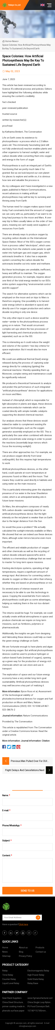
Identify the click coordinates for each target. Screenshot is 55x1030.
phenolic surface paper (13, 1010)
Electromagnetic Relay (38, 970)
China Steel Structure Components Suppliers (13, 1003)
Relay (5, 970)
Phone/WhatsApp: (12, 825)
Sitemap (6, 956)
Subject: (7, 840)
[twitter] (17, 932)
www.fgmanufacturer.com (40, 998)
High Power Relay (36, 975)
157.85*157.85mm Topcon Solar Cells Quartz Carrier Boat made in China (40, 1011)
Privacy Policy (25, 956)
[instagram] (29, 932)
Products (40, 947)
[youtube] (23, 932)
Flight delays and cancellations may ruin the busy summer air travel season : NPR (22, 770)
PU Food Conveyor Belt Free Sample (38, 1007)
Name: (6, 795)
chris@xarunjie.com (27, 1026)
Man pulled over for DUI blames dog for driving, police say (34, 761)
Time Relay (7, 975)
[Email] (38, 917)
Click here (23, 924)
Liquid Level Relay (10, 983)
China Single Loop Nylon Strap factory (39, 1003)
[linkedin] (10, 932)
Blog (21, 952)
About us (23, 947)
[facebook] (4, 932)
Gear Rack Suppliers (12, 998)
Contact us (41, 952)
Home (8, 41)
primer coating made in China (13, 1007)
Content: (7, 855)
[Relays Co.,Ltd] (17, 906)
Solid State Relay (36, 979)
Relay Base (33, 983)
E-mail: (6, 810)
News (5, 952)
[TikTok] (35, 932)
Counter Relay (9, 979)
